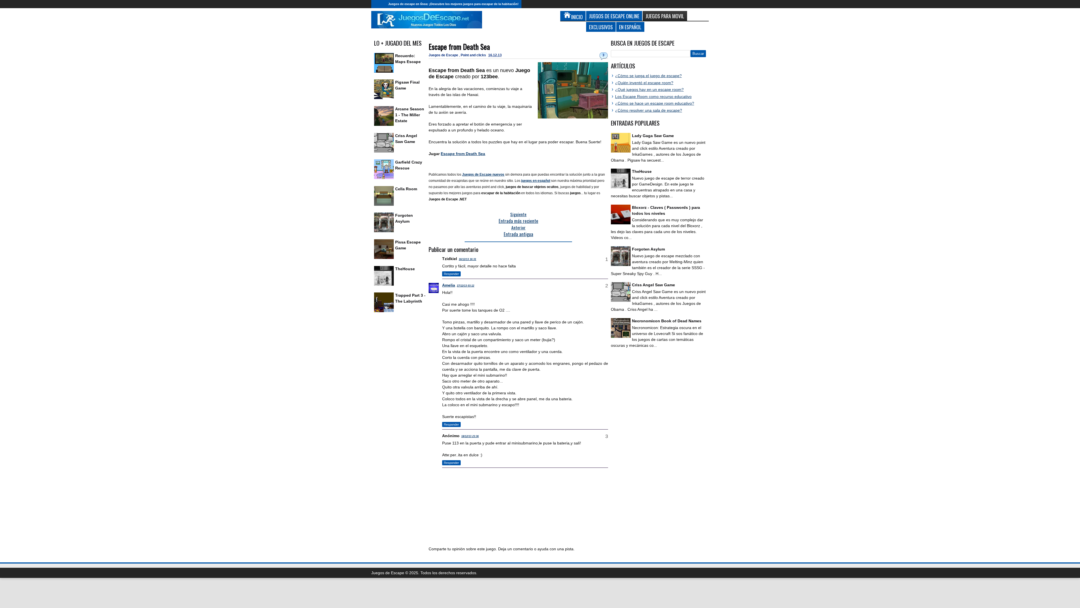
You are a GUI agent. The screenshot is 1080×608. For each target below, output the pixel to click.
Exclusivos (601, 27)
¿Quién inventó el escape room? (644, 83)
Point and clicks (474, 55)
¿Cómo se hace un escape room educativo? (654, 103)
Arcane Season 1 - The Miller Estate (409, 115)
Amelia (448, 285)
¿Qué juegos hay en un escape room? (649, 89)
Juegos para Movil (664, 16)
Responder (451, 274)
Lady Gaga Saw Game (653, 135)
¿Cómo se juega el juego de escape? (648, 75)
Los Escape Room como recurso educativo (653, 96)
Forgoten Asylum (648, 249)
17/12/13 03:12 (465, 285)
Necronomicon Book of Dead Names (666, 321)
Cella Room (406, 189)
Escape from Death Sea (459, 46)
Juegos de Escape (444, 55)
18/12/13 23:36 (470, 436)
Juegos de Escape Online (614, 16)
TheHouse (405, 269)
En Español (630, 27)
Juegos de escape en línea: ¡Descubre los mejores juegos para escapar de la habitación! (453, 4)
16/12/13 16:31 (467, 259)
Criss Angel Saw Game (653, 285)
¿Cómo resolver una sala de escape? (648, 110)
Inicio (378, 4)
